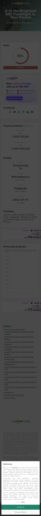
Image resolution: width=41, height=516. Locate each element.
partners (15, 467)
